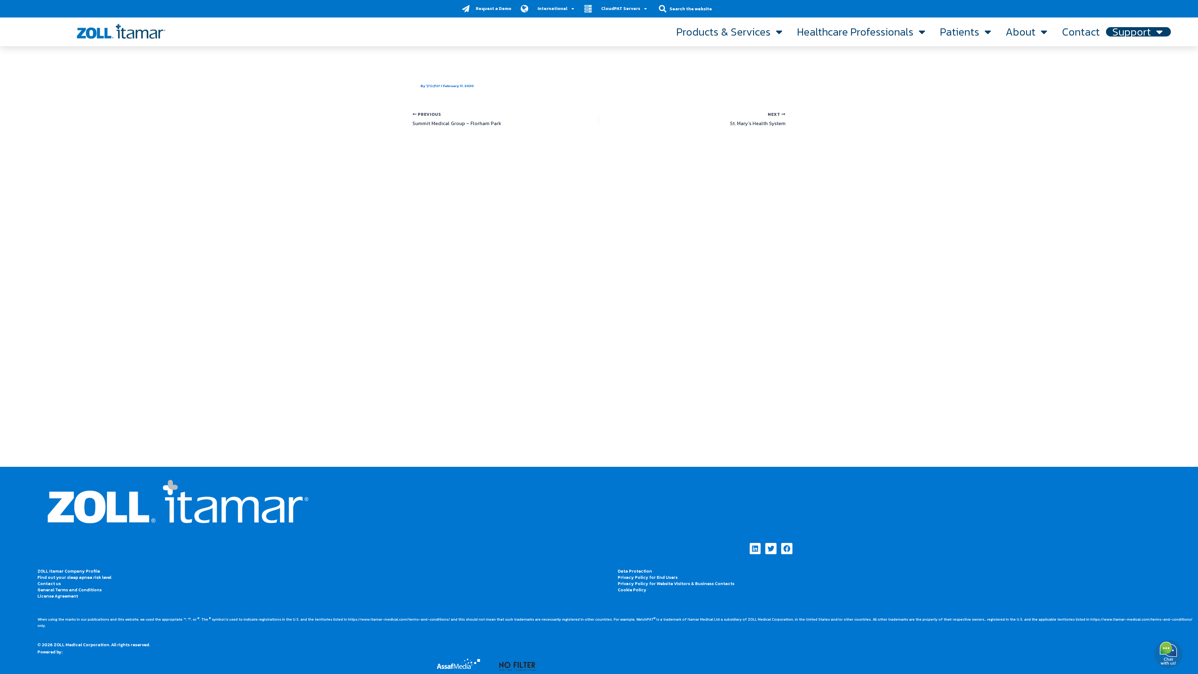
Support (1131, 32)
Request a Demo (493, 8)
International (552, 8)
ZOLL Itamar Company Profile (68, 571)
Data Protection (635, 571)
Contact (1081, 32)
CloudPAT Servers (620, 8)
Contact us (49, 583)
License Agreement (57, 596)
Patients (959, 32)
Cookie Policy (632, 590)
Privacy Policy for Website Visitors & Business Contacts (676, 583)
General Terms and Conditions (69, 590)
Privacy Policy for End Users (648, 577)
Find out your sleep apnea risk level (74, 577)
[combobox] (695, 8)
